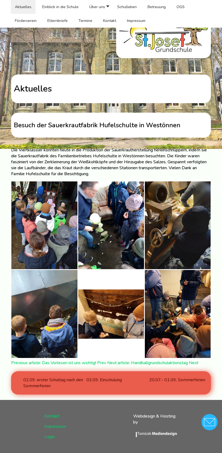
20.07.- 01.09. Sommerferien (177, 380)
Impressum (55, 426)
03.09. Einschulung (104, 380)
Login (49, 437)
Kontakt (51, 416)
